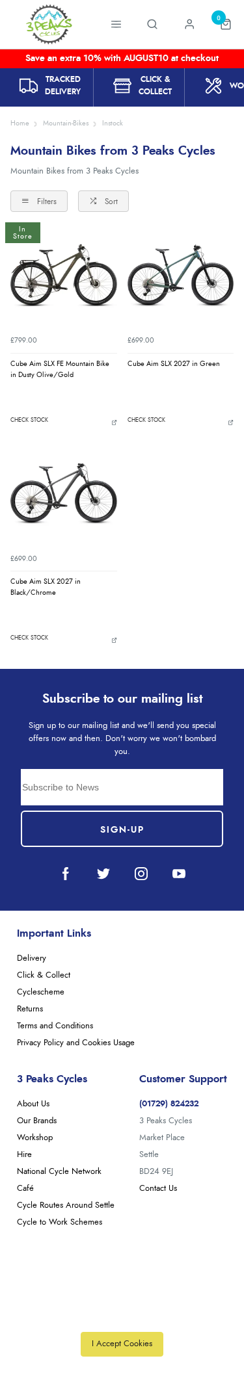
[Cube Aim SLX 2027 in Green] (181, 275)
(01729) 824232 (168, 1104)
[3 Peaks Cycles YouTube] (179, 873)
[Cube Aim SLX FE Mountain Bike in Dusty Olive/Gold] (63, 275)
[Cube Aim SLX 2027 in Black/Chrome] (63, 494)
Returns (30, 1009)
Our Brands (37, 1121)
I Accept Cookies (122, 1344)
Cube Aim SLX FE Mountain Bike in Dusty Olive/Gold (59, 369)
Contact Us (158, 1188)
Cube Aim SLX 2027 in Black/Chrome (45, 587)
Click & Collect (43, 975)
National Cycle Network (59, 1171)
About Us (33, 1104)
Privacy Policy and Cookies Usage (76, 1043)
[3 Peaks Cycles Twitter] (103, 873)
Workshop (35, 1138)
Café (25, 1188)
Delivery (31, 958)
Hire (24, 1155)
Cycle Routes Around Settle (66, 1205)
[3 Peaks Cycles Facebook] (65, 873)
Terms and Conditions (55, 1026)
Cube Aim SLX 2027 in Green (174, 363)
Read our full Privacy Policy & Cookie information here (122, 1315)
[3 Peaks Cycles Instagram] (141, 873)
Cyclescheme (40, 992)
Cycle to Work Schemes (59, 1222)
